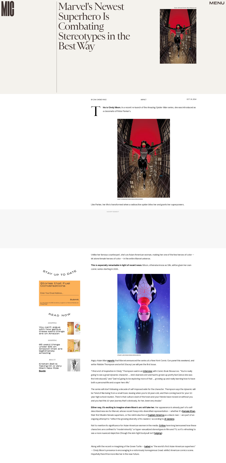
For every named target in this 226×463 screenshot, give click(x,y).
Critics (162, 425)
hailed (147, 446)
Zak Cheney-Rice (100, 100)
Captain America (156, 415)
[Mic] (7, 8)
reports (111, 360)
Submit (74, 299)
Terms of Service (72, 302)
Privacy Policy (43, 304)
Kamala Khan (188, 411)
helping (157, 433)
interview (147, 371)
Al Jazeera (169, 419)
